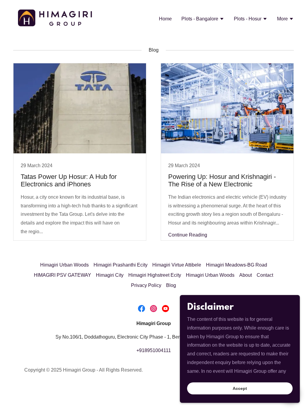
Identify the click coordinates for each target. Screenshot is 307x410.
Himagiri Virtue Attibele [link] (176, 264)
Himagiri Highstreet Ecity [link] (154, 275)
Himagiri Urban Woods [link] (64, 264)
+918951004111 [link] (153, 350)
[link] (55, 18)
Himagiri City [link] (110, 275)
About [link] (245, 275)
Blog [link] (171, 285)
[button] (202, 19)
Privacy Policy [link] (146, 285)
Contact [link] (265, 275)
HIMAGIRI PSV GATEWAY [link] (62, 275)
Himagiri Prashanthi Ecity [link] (121, 264)
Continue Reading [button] (187, 234)
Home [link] (165, 18)
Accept (240, 388)
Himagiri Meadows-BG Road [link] (236, 264)
